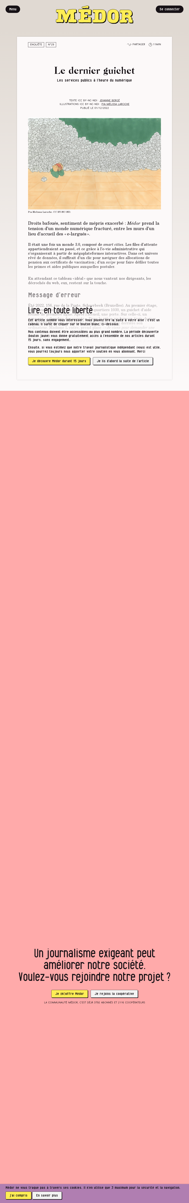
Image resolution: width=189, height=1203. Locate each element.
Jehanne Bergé (110, 100)
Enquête (36, 45)
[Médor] (94, 15)
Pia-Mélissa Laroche (115, 104)
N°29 (51, 45)
